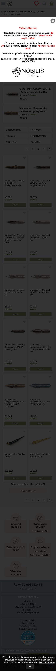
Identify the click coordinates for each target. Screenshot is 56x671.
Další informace (47, 662)
